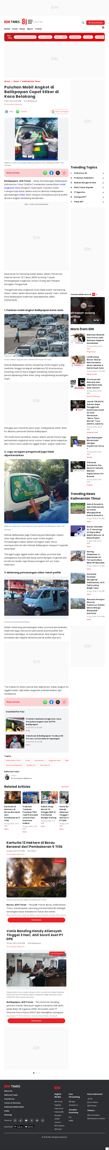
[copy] (64, 173)
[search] (83, 22)
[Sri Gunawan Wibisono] (7, 777)
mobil (62, 184)
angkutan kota (12, 187)
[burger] (103, 27)
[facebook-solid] (51, 173)
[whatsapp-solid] (45, 173)
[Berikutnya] (69, 804)
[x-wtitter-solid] (58, 173)
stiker (22, 194)
